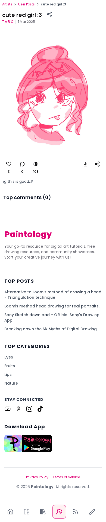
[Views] (35, 164)
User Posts (26, 4)
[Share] (49, 14)
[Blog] (75, 512)
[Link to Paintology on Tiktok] (40, 408)
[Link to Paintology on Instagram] (29, 408)
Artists (7, 4)
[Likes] (8, 164)
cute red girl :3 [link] (53, 4)
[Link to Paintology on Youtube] (7, 408)
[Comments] (22, 164)
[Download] (85, 164)
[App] (27, 512)
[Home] (10, 512)
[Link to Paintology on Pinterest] (18, 408)
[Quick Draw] (92, 512)
